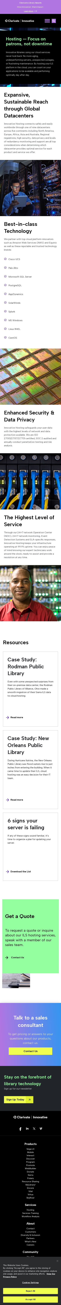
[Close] (57, 1261)
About (31, 1223)
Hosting (30, 1210)
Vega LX (30, 1149)
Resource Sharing (30, 1181)
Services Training (30, 1213)
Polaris (30, 1178)
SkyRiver (30, 1198)
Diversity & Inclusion (30, 1235)
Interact (30, 1155)
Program (30, 1162)
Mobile (30, 1152)
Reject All (30, 1291)
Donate (30, 1172)
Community (30, 1252)
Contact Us (17, 957)
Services (30, 1205)
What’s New (30, 1241)
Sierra (30, 1175)
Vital (30, 1191)
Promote (30, 1165)
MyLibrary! (30, 1185)
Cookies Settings (30, 1282)
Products (31, 1144)
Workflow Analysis (30, 1216)
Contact (30, 1228)
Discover (30, 1159)
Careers (30, 1245)
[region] (30, 1281)
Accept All (30, 1299)
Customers (30, 1232)
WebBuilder (30, 1168)
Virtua (30, 1194)
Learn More (28, 11)
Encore (30, 1188)
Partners (30, 1238)
